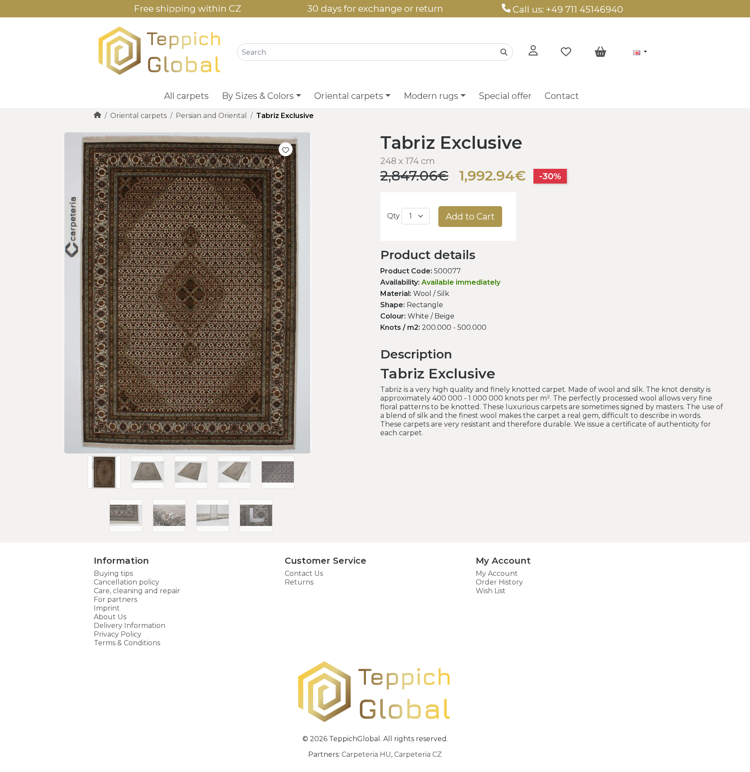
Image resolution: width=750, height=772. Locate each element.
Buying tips (113, 573)
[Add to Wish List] (286, 149)
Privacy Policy (117, 634)
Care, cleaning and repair (137, 591)
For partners (115, 599)
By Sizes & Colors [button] (258, 96)
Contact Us (304, 573)
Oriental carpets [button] (348, 96)
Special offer (505, 96)
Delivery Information (129, 625)
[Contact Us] (506, 9)
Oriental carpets (138, 116)
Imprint (107, 608)
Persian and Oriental (211, 116)
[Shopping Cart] (600, 52)
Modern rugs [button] (431, 96)
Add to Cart (470, 216)
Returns (299, 582)
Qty (393, 216)
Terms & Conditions (127, 643)
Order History (499, 582)
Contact (562, 96)
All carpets (186, 96)
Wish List (491, 591)
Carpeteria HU (366, 754)
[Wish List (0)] (566, 52)
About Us (110, 617)
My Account (497, 573)
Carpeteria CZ (418, 754)
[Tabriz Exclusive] (187, 451)
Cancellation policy (126, 582)
